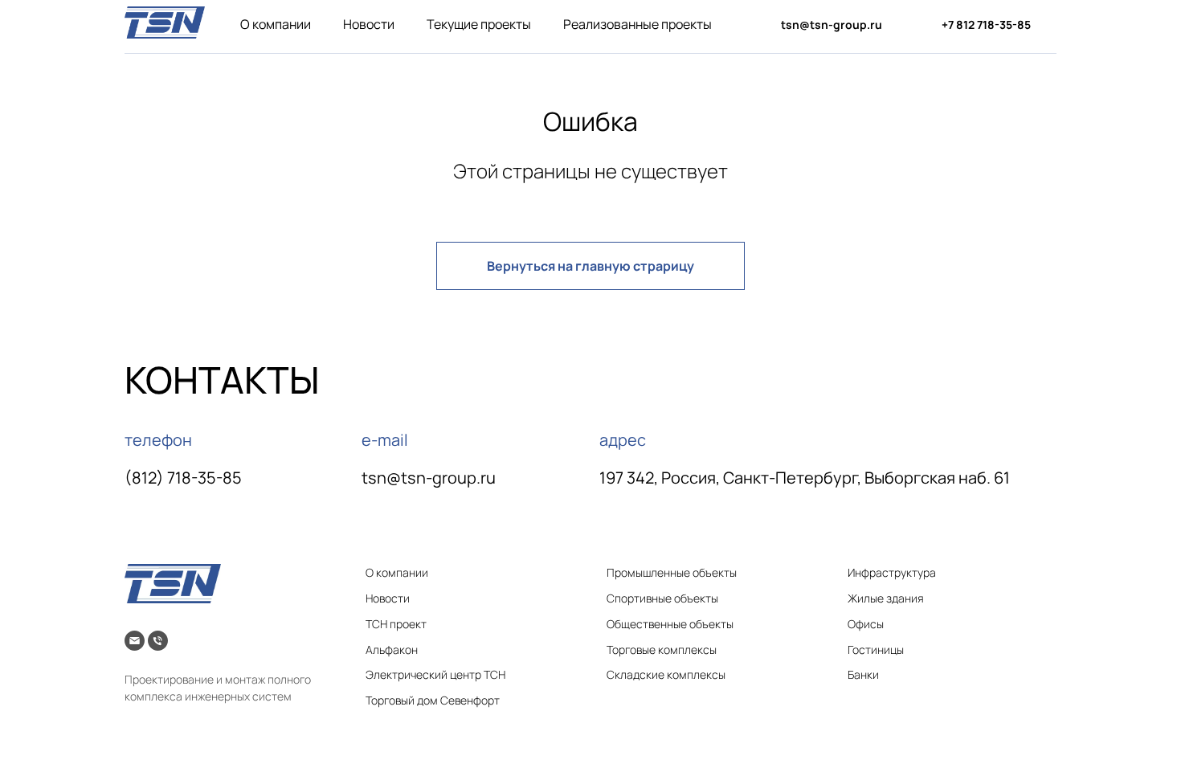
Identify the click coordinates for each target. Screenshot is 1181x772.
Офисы (866, 623)
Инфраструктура (892, 572)
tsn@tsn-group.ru (429, 477)
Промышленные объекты (672, 572)
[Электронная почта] (135, 641)
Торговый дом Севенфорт (433, 700)
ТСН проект (396, 623)
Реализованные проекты (637, 24)
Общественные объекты (670, 623)
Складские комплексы (666, 674)
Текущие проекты (479, 24)
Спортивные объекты (662, 598)
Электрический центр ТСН (435, 674)
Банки (863, 674)
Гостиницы (876, 649)
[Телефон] (158, 641)
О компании (275, 24)
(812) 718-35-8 (178, 477)
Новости (368, 24)
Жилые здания (886, 598)
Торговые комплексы (662, 649)
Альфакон (392, 649)
